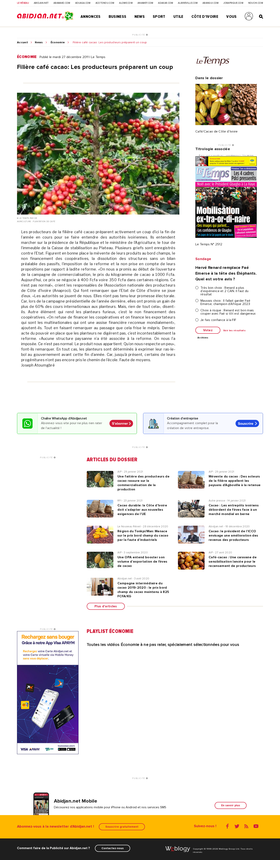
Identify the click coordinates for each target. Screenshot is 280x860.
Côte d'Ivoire (204, 16)
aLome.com (126, 3)
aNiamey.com (145, 3)
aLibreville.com (188, 3)
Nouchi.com (255, 3)
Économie (58, 42)
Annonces (91, 16)
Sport (159, 16)
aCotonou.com (105, 3)
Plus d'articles (105, 606)
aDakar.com (165, 3)
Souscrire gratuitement (121, 826)
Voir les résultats (234, 330)
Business (117, 16)
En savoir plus (230, 805)
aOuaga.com (83, 3)
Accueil (22, 42)
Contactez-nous (112, 848)
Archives (202, 338)
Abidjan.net (41, 3)
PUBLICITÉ (139, 35)
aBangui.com (211, 3)
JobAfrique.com (233, 3)
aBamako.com (61, 3)
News (139, 16)
